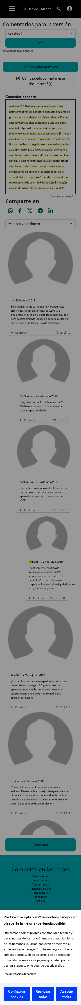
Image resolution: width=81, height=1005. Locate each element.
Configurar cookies (17, 994)
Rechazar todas (43, 994)
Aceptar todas (66, 994)
